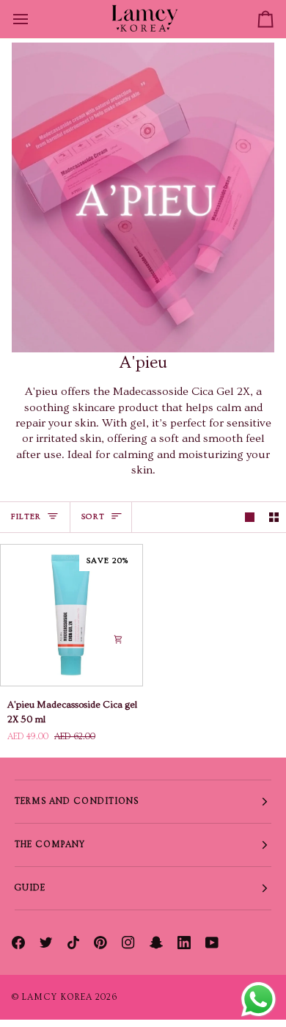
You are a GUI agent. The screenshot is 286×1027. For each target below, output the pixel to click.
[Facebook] (18, 942)
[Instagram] (128, 942)
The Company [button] (50, 844)
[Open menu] (34, 19)
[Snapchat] (156, 942)
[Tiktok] (73, 942)
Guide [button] (30, 888)
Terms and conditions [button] (77, 801)
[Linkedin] (184, 942)
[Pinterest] (100, 942)
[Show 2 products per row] (274, 517)
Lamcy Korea (57, 997)
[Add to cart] (118, 639)
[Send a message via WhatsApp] (258, 999)
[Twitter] (46, 942)
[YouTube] (212, 942)
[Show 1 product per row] (250, 517)
